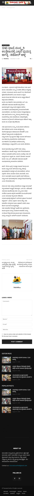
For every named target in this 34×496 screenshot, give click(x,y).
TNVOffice (6, 58)
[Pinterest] (12, 63)
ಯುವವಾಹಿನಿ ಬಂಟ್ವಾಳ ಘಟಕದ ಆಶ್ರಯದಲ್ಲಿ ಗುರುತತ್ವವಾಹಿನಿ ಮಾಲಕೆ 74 (22, 376)
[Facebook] (4, 63)
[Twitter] (8, 63)
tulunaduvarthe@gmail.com (18, 465)
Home (3, 7)
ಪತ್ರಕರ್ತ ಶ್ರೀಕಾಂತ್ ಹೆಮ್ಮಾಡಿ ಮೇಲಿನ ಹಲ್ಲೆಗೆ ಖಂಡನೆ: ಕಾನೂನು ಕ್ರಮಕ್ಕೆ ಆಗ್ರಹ (21, 367)
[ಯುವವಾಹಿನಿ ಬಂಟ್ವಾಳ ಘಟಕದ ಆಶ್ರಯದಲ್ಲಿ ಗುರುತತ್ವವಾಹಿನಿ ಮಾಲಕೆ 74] (6, 377)
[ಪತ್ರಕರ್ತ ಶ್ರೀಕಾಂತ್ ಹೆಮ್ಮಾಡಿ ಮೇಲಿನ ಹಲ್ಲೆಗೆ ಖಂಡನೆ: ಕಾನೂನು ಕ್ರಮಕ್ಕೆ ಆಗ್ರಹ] (6, 369)
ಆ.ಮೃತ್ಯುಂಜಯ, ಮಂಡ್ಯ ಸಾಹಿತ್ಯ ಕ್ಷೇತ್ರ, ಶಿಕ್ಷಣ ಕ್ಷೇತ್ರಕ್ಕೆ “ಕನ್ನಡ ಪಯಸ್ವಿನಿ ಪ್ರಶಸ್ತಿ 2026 (9, 265)
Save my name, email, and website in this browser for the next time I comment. (16, 335)
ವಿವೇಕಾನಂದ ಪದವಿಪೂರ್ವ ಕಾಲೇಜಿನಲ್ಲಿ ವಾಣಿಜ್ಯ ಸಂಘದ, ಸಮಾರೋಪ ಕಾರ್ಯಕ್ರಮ (24, 264)
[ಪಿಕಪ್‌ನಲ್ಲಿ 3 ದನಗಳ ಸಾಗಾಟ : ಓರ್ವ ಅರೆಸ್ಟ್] (6, 360)
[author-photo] (17, 285)
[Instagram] (19, 479)
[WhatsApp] (17, 63)
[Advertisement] (17, 27)
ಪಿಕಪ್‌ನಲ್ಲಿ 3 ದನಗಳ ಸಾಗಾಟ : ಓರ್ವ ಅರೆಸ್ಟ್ (21, 359)
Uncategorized (11, 7)
